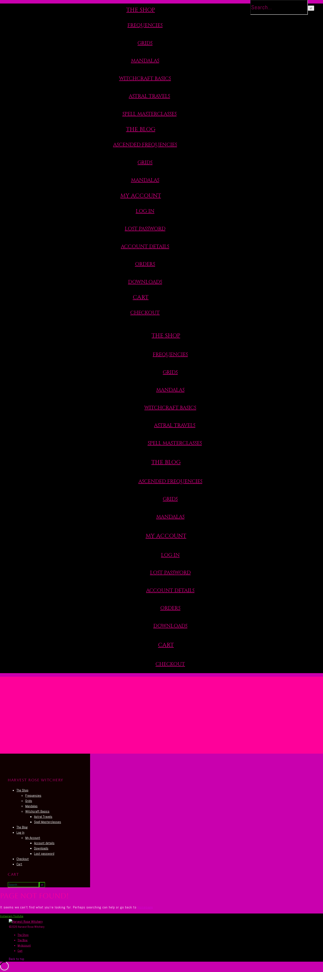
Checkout (145, 312)
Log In (145, 211)
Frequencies (145, 25)
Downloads (145, 282)
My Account (140, 196)
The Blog (140, 129)
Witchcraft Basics (145, 78)
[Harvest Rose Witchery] (26, 921)
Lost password (44, 853)
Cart (141, 297)
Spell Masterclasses (149, 114)
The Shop (140, 10)
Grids (145, 43)
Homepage (145, 907)
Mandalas (145, 60)
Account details (145, 246)
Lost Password (145, 228)
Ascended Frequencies (145, 144)
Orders (145, 264)
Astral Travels (149, 96)
